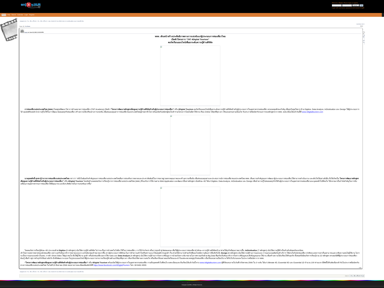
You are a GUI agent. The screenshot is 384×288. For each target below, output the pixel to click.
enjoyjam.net (185, 284)
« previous (358, 24)
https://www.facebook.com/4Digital (108, 265)
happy (26, 32)
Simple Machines (198, 282)
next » (363, 24)
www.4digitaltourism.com (312, 112)
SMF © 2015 (191, 282)
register (355, 3)
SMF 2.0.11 (184, 282)
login (349, 3)
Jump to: (347, 275)
